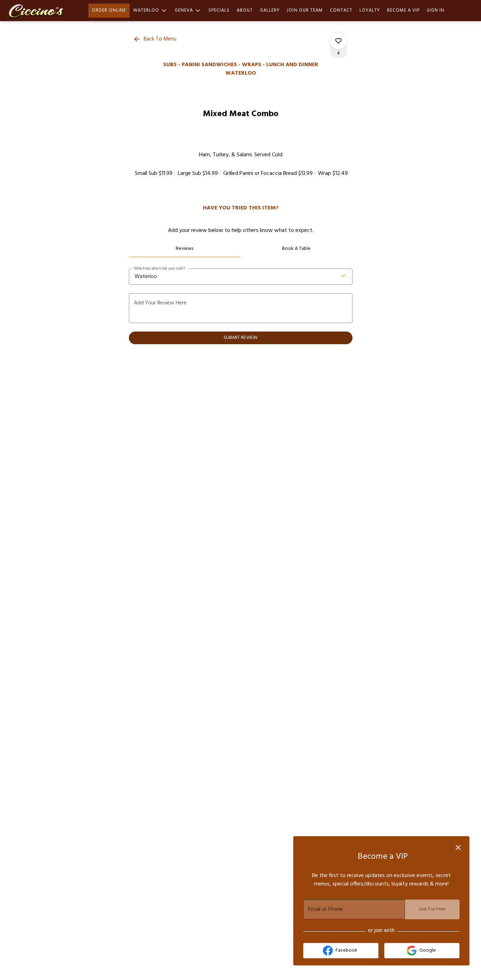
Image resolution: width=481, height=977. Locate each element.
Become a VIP (403, 10)
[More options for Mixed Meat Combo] (338, 40)
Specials (219, 10)
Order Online (109, 10)
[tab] (185, 248)
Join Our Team (305, 10)
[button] (150, 11)
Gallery (270, 10)
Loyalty (370, 10)
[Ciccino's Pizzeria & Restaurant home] (37, 10)
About (245, 10)
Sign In (435, 10)
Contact (341, 10)
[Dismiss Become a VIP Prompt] (458, 847)
